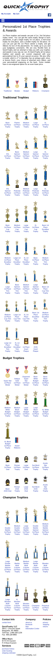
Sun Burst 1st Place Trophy (35, 467)
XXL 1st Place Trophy (7, 156)
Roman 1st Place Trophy (17, 467)
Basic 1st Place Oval (7, 467)
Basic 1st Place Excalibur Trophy (45, 228)
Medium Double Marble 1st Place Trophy (17, 530)
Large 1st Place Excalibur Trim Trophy (7, 347)
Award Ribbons (17, 447)
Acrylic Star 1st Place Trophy (45, 466)
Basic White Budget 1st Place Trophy (35, 381)
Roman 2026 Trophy (17, 489)
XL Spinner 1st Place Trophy (45, 155)
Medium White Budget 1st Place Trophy (7, 412)
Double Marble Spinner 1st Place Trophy (35, 530)
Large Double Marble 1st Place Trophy (26, 530)
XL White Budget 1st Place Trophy (45, 413)
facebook (29, 625)
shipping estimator (9, 653)
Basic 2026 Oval (7, 490)
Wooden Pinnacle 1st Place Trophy (26, 607)
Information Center (32, 629)
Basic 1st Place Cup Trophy (7, 228)
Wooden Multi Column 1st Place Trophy (45, 568)
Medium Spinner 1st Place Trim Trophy (26, 289)
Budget (26, 91)
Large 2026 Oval (26, 489)
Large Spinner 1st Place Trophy (35, 155)
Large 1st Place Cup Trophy (26, 228)
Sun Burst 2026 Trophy (35, 489)
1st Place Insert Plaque (26, 349)
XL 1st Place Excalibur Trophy (26, 261)
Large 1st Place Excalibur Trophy (17, 261)
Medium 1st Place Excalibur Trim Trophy (45, 317)
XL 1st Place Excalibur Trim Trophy (17, 347)
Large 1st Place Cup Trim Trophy (17, 318)
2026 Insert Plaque (35, 349)
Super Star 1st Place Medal (8, 383)
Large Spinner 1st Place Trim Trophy (35, 289)
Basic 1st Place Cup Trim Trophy (45, 290)
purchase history (8, 649)
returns (45, 627)
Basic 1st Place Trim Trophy (35, 261)
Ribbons (35, 91)
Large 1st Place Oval (26, 467)
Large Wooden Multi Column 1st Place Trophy (7, 605)
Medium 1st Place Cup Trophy (17, 228)
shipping (46, 625)
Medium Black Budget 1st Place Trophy (17, 412)
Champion (45, 91)
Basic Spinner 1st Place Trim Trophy (17, 289)
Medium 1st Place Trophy (26, 125)
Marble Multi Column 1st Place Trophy (17, 568)
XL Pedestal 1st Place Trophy (45, 192)
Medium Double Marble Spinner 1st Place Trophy (45, 529)
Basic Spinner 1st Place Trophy (17, 155)
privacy (45, 622)
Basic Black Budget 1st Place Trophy (45, 381)
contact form (6, 622)
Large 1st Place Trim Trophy (7, 290)
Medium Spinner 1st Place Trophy (26, 155)
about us (29, 622)
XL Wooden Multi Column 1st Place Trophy (17, 605)
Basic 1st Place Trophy (7, 125)
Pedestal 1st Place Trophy (17, 193)
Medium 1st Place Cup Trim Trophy (7, 318)
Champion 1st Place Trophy (36, 608)
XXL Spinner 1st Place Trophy (7, 192)
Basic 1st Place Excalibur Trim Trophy (35, 317)
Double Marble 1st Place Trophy (7, 531)
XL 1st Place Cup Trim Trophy (26, 318)
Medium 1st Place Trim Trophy (45, 261)
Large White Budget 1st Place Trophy (26, 412)
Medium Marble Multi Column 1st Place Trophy (26, 567)
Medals (17, 91)
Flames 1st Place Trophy (17, 125)
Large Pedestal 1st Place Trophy (35, 192)
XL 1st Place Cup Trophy (35, 228)
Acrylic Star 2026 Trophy (45, 488)
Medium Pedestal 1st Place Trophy (26, 192)
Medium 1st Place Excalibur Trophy (7, 261)
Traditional (8, 91)
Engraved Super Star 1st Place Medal (26, 381)
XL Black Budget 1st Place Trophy (7, 445)
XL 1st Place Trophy (45, 125)
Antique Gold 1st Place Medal (17, 382)
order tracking (7, 651)
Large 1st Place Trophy (35, 125)
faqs (27, 627)
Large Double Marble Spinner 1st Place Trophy (7, 567)
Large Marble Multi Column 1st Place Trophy (35, 567)
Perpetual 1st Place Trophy (45, 608)
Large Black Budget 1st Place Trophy (35, 412)
